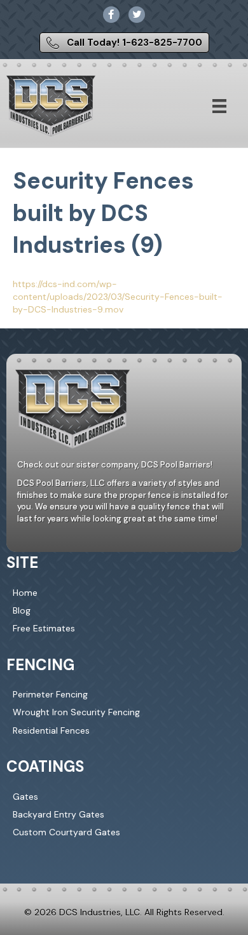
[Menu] (219, 106)
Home (25, 592)
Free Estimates (44, 628)
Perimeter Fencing (50, 694)
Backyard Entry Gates (58, 814)
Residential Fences (51, 730)
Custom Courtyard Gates (66, 832)
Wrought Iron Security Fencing (76, 712)
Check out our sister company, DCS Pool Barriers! (114, 464)
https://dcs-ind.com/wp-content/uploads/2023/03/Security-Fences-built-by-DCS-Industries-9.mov (118, 297)
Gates (25, 796)
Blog (22, 610)
